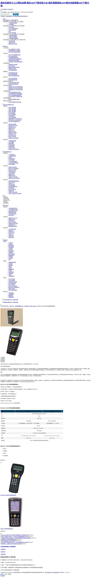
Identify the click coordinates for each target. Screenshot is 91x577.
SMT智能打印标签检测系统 (15, 59)
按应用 (4, 241)
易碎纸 (10, 266)
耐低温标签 (11, 247)
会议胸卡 (11, 244)
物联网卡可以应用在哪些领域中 (9, 539)
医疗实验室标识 (12, 283)
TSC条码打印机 (12, 229)
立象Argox (11, 234)
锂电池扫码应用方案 (13, 84)
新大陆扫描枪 (12, 145)
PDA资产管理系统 (13, 78)
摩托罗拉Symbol (12, 133)
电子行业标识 (12, 284)
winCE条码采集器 (13, 161)
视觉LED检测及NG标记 (14, 99)
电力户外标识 (12, 279)
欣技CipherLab (33, 306)
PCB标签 (11, 248)
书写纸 (10, 274)
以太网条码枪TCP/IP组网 (14, 50)
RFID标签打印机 (12, 213)
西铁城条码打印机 (13, 226)
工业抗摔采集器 (12, 29)
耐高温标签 (11, 245)
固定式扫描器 (12, 113)
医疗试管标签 (12, 254)
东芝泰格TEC (12, 220)
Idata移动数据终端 (13, 186)
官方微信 (10, 9)
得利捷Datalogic (12, 127)
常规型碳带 (11, 294)
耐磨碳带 (11, 295)
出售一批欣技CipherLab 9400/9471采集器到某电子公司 (15, 536)
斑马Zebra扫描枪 (12, 124)
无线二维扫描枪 (12, 107)
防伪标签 (11, 249)
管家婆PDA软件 (12, 68)
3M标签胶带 (11, 276)
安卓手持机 (11, 27)
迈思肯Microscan (12, 135)
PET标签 (11, 263)
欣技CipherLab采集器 (13, 168)
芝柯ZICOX (11, 233)
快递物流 (5, 71)
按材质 (4, 260)
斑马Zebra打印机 (12, 222)
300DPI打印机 (12, 42)
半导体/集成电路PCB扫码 (14, 92)
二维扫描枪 (11, 24)
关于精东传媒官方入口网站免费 (10, 299)
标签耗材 (5, 240)
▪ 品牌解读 (3, 549)
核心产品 (12, 306)
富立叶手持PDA (12, 189)
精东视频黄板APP (7, 151)
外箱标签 (11, 256)
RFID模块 (5, 197)
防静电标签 (11, 251)
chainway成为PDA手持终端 (15, 193)
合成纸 (10, 267)
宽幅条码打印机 (12, 212)
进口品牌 (5, 122)
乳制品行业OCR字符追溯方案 (16, 86)
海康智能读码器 (12, 140)
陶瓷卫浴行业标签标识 (14, 287)
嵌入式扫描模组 (12, 114)
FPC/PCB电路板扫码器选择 (15, 95)
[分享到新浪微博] (5, 574)
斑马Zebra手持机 (12, 169)
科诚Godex (11, 230)
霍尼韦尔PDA (12, 174)
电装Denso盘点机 (13, 167)
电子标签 (5, 201)
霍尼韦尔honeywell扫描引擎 (15, 120)
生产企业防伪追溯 (13, 56)
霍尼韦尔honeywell (13, 218)
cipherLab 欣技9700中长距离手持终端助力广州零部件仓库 (15, 535)
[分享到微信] (10, 574)
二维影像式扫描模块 (13, 38)
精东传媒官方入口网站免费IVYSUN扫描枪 (13, 21)
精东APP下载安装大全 (8, 104)
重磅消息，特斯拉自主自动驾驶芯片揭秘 (11, 543)
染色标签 (11, 273)
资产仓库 (5, 77)
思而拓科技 (67, 572)
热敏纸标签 (11, 272)
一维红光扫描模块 (13, 36)
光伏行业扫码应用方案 (14, 82)
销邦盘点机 (11, 190)
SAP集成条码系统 (13, 70)
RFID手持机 (11, 160)
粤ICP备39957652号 (49, 572)
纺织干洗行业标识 (13, 286)
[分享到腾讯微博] (7, 574)
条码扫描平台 (12, 115)
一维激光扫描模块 (13, 35)
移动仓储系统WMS (13, 79)
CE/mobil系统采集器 (13, 28)
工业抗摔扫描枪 (12, 117)
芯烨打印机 (11, 237)
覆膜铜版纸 (11, 269)
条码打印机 (6, 205)
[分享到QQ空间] (4, 574)
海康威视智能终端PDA (14, 181)
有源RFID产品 (6, 200)
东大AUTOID (12, 182)
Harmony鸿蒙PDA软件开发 (15, 102)
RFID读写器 (6, 198)
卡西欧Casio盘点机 (13, 176)
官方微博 (4, 9)
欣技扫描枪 (11, 146)
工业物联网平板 (12, 156)
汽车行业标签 (12, 280)
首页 (4, 18)
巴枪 (10, 31)
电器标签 (11, 252)
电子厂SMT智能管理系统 (14, 54)
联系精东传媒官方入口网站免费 (10, 302)
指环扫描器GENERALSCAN (15, 118)
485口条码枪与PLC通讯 (14, 49)
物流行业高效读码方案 (14, 75)
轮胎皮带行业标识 (13, 281)
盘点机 (10, 157)
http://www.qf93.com (25, 381)
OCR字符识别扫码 (7, 85)
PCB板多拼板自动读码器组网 (15, 93)
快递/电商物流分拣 (13, 72)
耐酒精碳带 (11, 297)
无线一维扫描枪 (12, 108)
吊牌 (10, 259)
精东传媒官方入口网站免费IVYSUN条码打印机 (14, 39)
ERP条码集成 (6, 63)
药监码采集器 (12, 158)
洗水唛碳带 (11, 293)
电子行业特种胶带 (13, 290)
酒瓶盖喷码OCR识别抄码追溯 (16, 89)
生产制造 (5, 53)
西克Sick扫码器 (12, 136)
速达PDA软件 (12, 65)
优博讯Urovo (11, 183)
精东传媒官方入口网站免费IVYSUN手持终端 (13, 25)
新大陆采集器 (12, 185)
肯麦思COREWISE (13, 192)
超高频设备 (6, 202)
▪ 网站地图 (3, 554)
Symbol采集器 (12, 172)
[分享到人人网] (8, 574)
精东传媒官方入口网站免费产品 (10, 20)
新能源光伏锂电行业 (8, 81)
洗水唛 (10, 270)
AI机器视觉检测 (7, 97)
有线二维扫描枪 (12, 110)
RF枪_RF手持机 (12, 32)
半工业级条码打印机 (13, 209)
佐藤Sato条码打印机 (13, 223)
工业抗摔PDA (12, 154)
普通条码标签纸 (12, 262)
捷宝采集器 (11, 188)
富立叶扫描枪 (12, 147)
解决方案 (5, 46)
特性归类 (5, 106)
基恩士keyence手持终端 (14, 178)
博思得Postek (12, 231)
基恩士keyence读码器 (13, 138)
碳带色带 (5, 291)
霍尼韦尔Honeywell (13, 125)
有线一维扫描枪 (12, 111)
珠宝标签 (11, 258)
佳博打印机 (11, 236)
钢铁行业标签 (12, 288)
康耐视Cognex (12, 128)
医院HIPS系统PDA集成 (14, 67)
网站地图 (56, 572)
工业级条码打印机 (13, 208)
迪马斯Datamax (12, 225)
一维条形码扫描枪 (13, 23)
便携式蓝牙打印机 (13, 43)
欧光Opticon (11, 129)
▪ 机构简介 (3, 551)
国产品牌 (5, 139)
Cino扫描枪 (11, 142)
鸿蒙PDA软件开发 (7, 100)
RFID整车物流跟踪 (13, 74)
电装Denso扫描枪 (13, 132)
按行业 (4, 277)
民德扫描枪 (11, 143)
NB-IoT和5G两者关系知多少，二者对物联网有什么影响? (15, 542)
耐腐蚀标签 (11, 255)
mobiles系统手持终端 (13, 162)
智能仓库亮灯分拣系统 (14, 60)
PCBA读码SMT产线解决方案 (15, 96)
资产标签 (11, 242)
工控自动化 (6, 47)
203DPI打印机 (12, 41)
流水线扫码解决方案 (13, 57)
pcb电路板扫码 (6, 91)
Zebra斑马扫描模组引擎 (14, 121)
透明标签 (11, 265)
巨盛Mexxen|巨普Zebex (14, 149)
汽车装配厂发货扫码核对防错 (15, 61)
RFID (4, 196)
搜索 (16, 14)
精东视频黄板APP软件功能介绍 (9, 540)
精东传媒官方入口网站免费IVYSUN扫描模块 (13, 34)
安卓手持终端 (12, 164)
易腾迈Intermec (12, 131)
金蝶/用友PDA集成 (13, 64)
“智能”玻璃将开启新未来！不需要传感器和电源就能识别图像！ (16, 537)
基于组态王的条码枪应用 (14, 52)
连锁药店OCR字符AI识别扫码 (16, 88)
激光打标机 (11, 215)
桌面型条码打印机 (13, 211)
